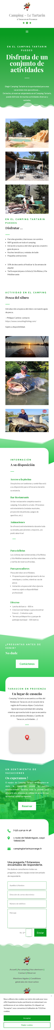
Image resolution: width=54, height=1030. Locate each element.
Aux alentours (36, 969)
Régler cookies (27, 1025)
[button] (28, 737)
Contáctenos (27, 663)
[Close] (51, 995)
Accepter (27, 1018)
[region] (27, 1012)
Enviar (40, 932)
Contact (22, 973)
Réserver (31, 973)
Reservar (27, 806)
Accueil (13, 969)
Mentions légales (21, 978)
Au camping (23, 969)
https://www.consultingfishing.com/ (20, 321)
